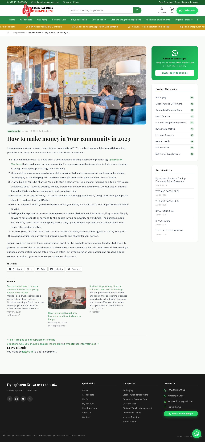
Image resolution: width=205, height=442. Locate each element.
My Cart (86, 399)
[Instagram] (30, 399)
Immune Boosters (174, 135)
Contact (86, 417)
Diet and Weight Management (126, 19)
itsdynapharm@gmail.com (180, 401)
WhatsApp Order (176, 395)
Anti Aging (42, 19)
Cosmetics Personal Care (174, 110)
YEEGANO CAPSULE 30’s (168, 191)
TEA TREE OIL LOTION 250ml (169, 230)
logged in (27, 351)
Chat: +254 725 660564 (175, 73)
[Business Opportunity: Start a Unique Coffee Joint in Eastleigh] (110, 299)
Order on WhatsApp (182, 413)
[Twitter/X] (23, 399)
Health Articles (89, 408)
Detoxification (99, 19)
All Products (26, 19)
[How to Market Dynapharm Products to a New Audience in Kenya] (67, 298)
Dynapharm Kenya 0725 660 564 (26, 435)
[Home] (8, 32)
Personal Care (59, 19)
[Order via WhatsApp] (196, 433)
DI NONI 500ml (163, 221)
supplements (19, 32)
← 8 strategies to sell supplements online (31, 339)
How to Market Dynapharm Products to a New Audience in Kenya (64, 316)
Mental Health (174, 141)
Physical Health (79, 19)
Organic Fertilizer (184, 19)
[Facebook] (9, 399)
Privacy (188, 436)
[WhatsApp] (16, 399)
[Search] (137, 10)
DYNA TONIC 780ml (165, 211)
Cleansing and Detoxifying (174, 103)
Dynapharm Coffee (174, 129)
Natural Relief (174, 147)
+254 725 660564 (18, 2)
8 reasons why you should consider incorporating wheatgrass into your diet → (53, 343)
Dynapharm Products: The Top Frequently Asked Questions (171, 180)
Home (12, 19)
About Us (86, 412)
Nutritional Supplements (158, 19)
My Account (88, 403)
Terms (179, 436)
